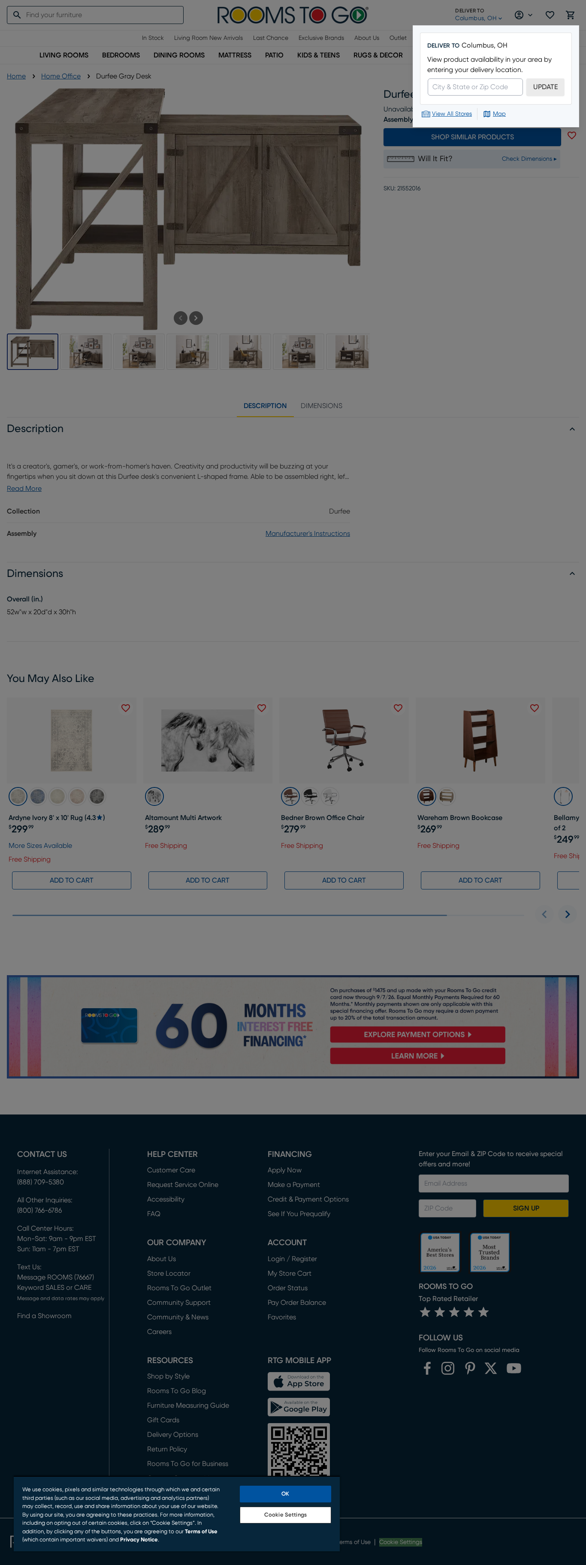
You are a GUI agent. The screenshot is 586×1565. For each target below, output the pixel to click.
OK (285, 1494)
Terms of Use (201, 1532)
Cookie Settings (285, 1515)
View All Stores (452, 114)
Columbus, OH (484, 45)
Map (499, 114)
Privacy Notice (139, 1540)
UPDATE (545, 87)
